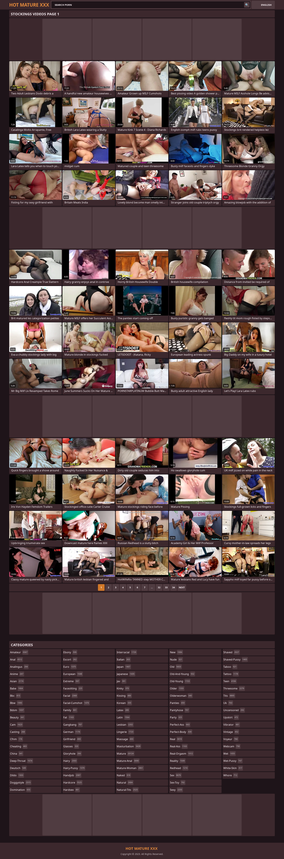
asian (16, 681)
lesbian (125, 724)
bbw (16, 703)
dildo (16, 775)
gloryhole (72, 753)
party (176, 717)
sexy (176, 790)
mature (125, 753)
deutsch (18, 768)
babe (16, 688)
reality (177, 761)
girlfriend (72, 739)
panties (177, 703)
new (176, 652)
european (72, 674)
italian (123, 659)
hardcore (72, 782)
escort (70, 659)
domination (20, 790)
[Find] (247, 5)
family (70, 710)
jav (121, 681)
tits (228, 695)
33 (166, 587)
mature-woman (130, 768)
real (176, 739)
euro (69, 667)
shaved (231, 652)
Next (182, 587)
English (266, 4)
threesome (233, 688)
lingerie (125, 732)
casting (17, 732)
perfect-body (180, 732)
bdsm (17, 710)
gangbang (72, 724)
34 (173, 587)
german (71, 732)
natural (125, 782)
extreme (71, 681)
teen (229, 681)
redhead (179, 768)
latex (123, 710)
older (177, 688)
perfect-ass (179, 724)
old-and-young (182, 674)
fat (68, 717)
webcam (231, 746)
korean (124, 703)
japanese (125, 674)
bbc (15, 695)
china (16, 753)
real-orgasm (181, 753)
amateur (18, 652)
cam (16, 724)
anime (16, 674)
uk (227, 703)
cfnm (16, 739)
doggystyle (20, 782)
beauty (17, 717)
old (175, 667)
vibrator (231, 724)
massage (125, 739)
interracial (126, 652)
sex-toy (177, 782)
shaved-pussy (235, 659)
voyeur (230, 739)
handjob (72, 775)
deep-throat (21, 761)
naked (123, 775)
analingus (19, 667)
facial (70, 695)
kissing (124, 695)
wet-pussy (232, 761)
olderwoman (181, 695)
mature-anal (128, 761)
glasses (70, 746)
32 (159, 587)
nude (176, 659)
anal (16, 659)
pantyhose (179, 710)
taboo (230, 667)
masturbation (128, 746)
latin (123, 717)
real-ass (178, 746)
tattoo (230, 674)
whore (230, 775)
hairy (69, 761)
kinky (123, 688)
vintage (230, 732)
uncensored (233, 710)
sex (175, 775)
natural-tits (127, 790)
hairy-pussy (73, 768)
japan (123, 667)
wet (229, 753)
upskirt (230, 717)
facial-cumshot (76, 703)
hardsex (71, 790)
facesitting (72, 688)
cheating (18, 746)
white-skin (232, 768)
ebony (69, 652)
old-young (180, 681)
